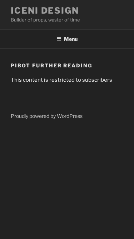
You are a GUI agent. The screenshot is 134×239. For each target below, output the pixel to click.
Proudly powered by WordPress (47, 116)
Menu (71, 39)
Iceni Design (45, 10)
